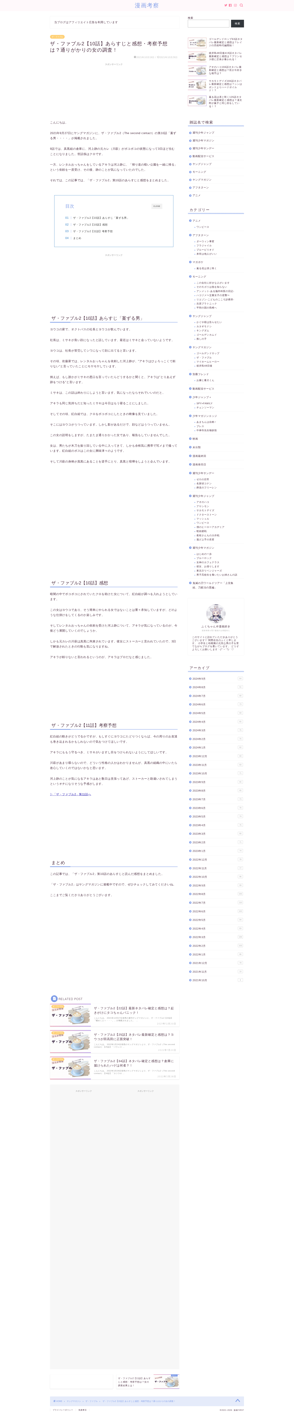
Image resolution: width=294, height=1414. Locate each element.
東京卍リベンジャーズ (209, 570)
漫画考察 (147, 5)
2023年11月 (217, 764)
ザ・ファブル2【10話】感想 (90, 224)
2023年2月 (217, 842)
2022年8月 (217, 894)
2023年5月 (217, 816)
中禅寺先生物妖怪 (207, 430)
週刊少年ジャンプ (203, 132)
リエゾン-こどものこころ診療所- (215, 299)
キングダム (203, 330)
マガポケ (198, 262)
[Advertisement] (114, 91)
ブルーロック (204, 558)
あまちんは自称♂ (206, 422)
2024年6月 (217, 704)
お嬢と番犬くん (205, 380)
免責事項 (82, 1410)
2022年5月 (217, 919)
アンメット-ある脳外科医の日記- (215, 291)
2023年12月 (217, 756)
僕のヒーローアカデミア (211, 527)
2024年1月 (217, 747)
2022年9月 (217, 885)
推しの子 (202, 339)
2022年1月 (217, 954)
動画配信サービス (203, 156)
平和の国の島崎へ (207, 307)
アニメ (197, 195)
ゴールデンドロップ (208, 353)
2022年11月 (217, 868)
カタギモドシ (204, 326)
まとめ (77, 238)
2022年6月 (217, 911)
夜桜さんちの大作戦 (208, 535)
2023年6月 (217, 808)
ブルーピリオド (205, 250)
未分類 (197, 447)
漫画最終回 (199, 455)
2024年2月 (217, 739)
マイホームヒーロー (208, 361)
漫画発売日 (199, 464)
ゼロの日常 (203, 479)
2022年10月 (217, 876)
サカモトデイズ (205, 510)
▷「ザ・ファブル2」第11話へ (70, 794)
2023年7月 (217, 799)
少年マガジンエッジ (205, 415)
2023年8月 (217, 790)
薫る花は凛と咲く (207, 268)
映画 (195, 438)
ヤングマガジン (202, 179)
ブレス (200, 426)
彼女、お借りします (208, 566)
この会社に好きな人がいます (213, 283)
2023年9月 (217, 782)
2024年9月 (217, 678)
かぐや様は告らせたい (209, 322)
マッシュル (203, 518)
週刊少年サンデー (203, 148)
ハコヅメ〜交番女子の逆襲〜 (213, 295)
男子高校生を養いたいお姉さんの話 (217, 575)
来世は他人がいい (207, 254)
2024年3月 (217, 730)
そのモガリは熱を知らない (212, 287)
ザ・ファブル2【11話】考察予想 (93, 231)
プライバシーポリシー (63, 1410)
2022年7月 (217, 902)
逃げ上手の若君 (205, 539)
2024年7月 (217, 695)
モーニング (199, 171)
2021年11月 (217, 971)
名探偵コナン (204, 483)
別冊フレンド (201, 374)
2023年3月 (217, 833)
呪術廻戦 (202, 531)
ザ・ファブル (57, 37)
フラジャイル (204, 245)
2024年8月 (217, 687)
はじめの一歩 (204, 554)
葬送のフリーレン (207, 487)
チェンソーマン (205, 407)
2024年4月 (217, 721)
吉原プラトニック (207, 303)
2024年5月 (217, 713)
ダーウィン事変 (205, 241)
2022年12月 (217, 859)
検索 (190, 17)
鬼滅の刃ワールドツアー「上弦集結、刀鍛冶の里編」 (213, 585)
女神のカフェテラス (208, 562)
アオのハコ (203, 502)
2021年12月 (217, 963)
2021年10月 (217, 980)
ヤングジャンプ (202, 164)
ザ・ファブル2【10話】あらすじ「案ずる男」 (101, 217)
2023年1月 (217, 850)
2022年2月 (217, 945)
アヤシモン (203, 506)
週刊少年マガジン (203, 140)
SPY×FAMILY (205, 403)
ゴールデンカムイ (207, 335)
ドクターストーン (207, 514)
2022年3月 (217, 937)
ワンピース (203, 227)
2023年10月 (217, 773)
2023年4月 (217, 825)
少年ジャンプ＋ (202, 397)
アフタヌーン (201, 187)
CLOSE (156, 206)
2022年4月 (217, 928)
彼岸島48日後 (204, 366)
